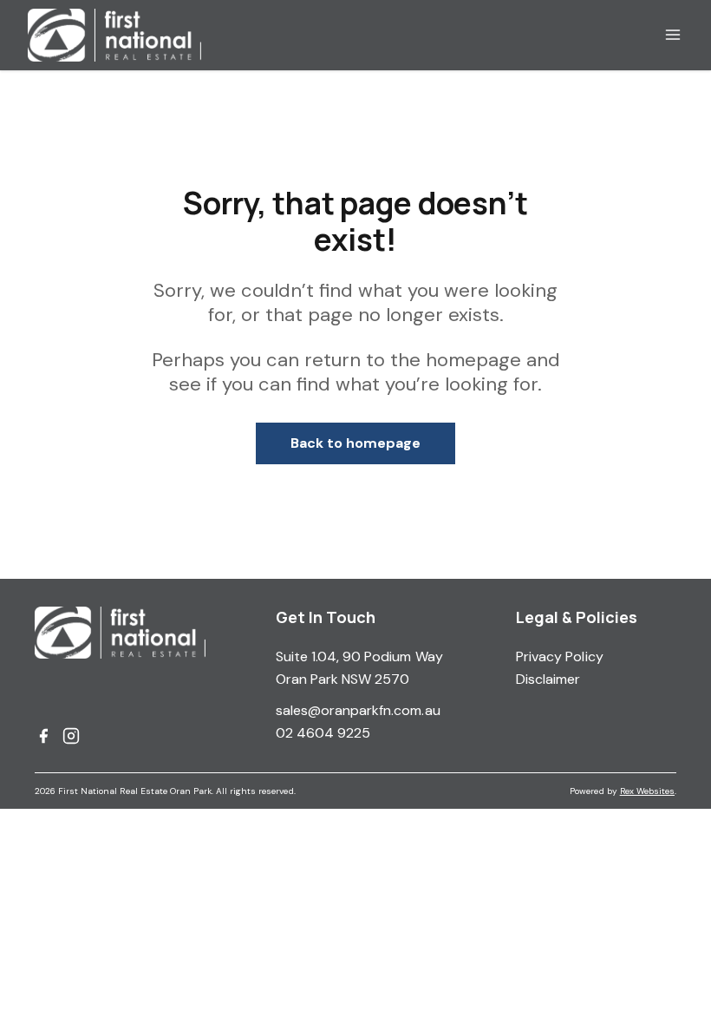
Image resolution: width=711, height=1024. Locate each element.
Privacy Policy (559, 656)
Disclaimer (548, 679)
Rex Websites (647, 791)
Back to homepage (355, 443)
